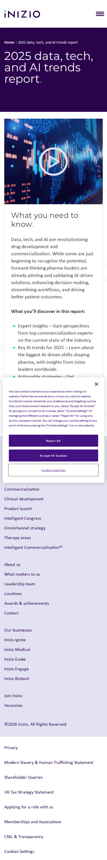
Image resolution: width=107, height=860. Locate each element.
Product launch (18, 508)
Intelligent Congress (22, 518)
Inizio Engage (16, 669)
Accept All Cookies (53, 455)
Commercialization (21, 489)
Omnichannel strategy (24, 528)
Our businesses (18, 630)
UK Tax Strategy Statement (29, 792)
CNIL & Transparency (23, 836)
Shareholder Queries (23, 777)
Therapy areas (17, 538)
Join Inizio (13, 696)
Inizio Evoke (15, 659)
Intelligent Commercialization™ (33, 547)
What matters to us (22, 574)
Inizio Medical (17, 649)
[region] (53, 430)
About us (12, 564)
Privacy (11, 747)
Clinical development (23, 499)
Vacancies (13, 705)
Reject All (53, 440)
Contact (11, 613)
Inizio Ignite (15, 640)
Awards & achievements (26, 603)
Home (9, 42)
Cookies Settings (53, 470)
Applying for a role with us (28, 807)
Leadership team (19, 584)
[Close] (96, 384)
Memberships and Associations (32, 822)
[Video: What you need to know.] (53, 161)
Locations (13, 593)
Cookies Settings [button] (19, 851)
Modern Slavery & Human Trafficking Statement (48, 762)
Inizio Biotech (16, 678)
